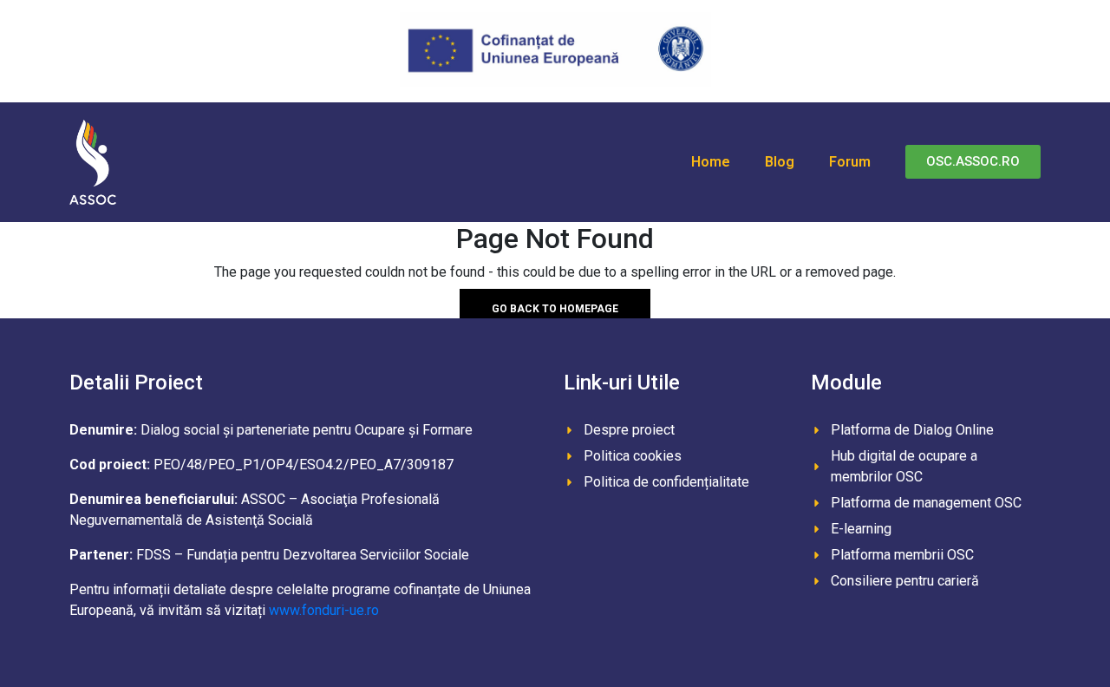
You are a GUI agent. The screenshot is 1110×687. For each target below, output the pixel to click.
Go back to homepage (555, 308)
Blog (779, 162)
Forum (850, 162)
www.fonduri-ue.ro (324, 610)
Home (710, 162)
